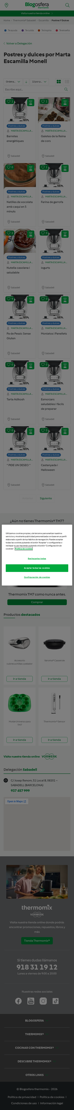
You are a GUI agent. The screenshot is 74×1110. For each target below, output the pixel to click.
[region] (37, 554)
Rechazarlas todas (37, 558)
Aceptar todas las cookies (37, 568)
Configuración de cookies (37, 577)
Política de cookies (23, 548)
